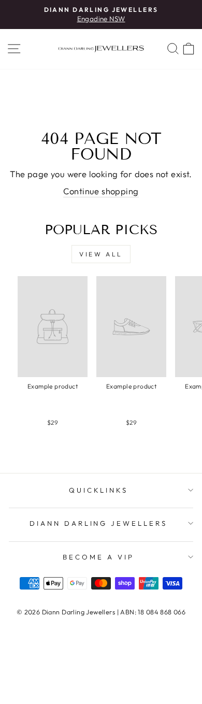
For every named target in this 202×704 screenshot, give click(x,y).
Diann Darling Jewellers (98, 523)
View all (101, 254)
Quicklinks (98, 490)
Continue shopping (100, 190)
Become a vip (98, 557)
